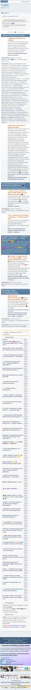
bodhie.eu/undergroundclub (7, 79)
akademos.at (26, 65)
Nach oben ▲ (25, 639)
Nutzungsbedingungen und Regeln (13, 639)
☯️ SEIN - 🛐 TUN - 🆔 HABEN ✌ (10, 488)
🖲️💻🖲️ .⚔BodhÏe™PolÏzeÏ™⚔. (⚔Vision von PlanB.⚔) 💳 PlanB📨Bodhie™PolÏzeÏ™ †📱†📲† (13, 497)
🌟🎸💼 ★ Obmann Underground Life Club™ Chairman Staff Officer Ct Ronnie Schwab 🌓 (12, 537)
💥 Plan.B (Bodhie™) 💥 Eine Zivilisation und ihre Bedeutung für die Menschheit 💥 (12, 523)
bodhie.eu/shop (15, 99)
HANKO (8, 623)
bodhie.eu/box (4, 75)
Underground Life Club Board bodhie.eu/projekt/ (16, 126)
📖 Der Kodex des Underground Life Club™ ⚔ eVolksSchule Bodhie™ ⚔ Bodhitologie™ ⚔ (11, 363)
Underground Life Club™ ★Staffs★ (20, 278)
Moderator (14, 179)
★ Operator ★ (15, 55)
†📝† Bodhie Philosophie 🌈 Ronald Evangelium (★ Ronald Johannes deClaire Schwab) (13, 577)
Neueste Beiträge (9, 337)
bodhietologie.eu (15, 68)
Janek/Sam (9, 607)
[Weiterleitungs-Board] (4, 152)
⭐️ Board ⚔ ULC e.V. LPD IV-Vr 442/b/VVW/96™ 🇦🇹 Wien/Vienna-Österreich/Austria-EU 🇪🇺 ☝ (17, 192)
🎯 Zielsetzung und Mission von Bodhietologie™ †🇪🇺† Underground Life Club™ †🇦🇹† (12, 564)
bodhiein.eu (15, 72)
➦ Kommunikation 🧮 (19, 119)
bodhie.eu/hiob (4, 90)
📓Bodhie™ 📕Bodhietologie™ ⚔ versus (12, 482)
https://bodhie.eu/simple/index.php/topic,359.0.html (15, 188)
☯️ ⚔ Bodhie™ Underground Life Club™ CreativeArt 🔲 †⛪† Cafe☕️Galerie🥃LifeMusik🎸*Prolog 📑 (18, 257)
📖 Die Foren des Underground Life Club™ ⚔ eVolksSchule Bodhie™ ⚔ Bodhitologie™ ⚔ (13, 356)
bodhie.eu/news (18, 84)
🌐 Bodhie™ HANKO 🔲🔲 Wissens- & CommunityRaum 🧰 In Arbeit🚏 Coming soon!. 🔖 (13, 343)
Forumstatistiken (9, 603)
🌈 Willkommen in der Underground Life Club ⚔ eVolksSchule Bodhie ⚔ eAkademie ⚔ (13, 470)
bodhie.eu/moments (22, 80)
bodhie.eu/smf (4, 102)
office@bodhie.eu (16, 681)
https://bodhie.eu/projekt (14, 166)
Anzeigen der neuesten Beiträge (10, 612)
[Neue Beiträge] (4, 47)
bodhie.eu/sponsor (22, 104)
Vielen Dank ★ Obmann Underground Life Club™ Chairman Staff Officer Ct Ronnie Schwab (13, 530)
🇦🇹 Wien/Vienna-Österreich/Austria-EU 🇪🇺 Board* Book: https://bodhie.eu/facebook (18, 297)
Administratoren (6, 625)
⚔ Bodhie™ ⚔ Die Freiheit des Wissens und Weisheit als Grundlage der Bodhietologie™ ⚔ (12, 503)
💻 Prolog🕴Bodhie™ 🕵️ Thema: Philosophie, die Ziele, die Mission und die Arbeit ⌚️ (13, 557)
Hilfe (4, 639)
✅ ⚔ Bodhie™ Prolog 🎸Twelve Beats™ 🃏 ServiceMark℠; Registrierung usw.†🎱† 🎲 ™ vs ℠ (13, 597)
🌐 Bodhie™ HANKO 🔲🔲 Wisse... (9, 59)
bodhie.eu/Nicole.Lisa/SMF (7, 95)
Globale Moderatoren (20, 228)
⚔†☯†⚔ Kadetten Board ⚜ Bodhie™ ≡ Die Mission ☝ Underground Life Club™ (18, 216)
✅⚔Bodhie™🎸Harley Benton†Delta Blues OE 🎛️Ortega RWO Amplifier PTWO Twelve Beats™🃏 (13, 436)
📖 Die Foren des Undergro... (8, 320)
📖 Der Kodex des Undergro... (8, 210)
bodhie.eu (11, 63)
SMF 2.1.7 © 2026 (12, 640)
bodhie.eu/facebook (16, 92)
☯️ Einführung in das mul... (7, 284)
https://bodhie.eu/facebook (12, 293)
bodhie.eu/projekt (20, 114)
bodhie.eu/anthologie (17, 87)
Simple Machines (19, 640)
